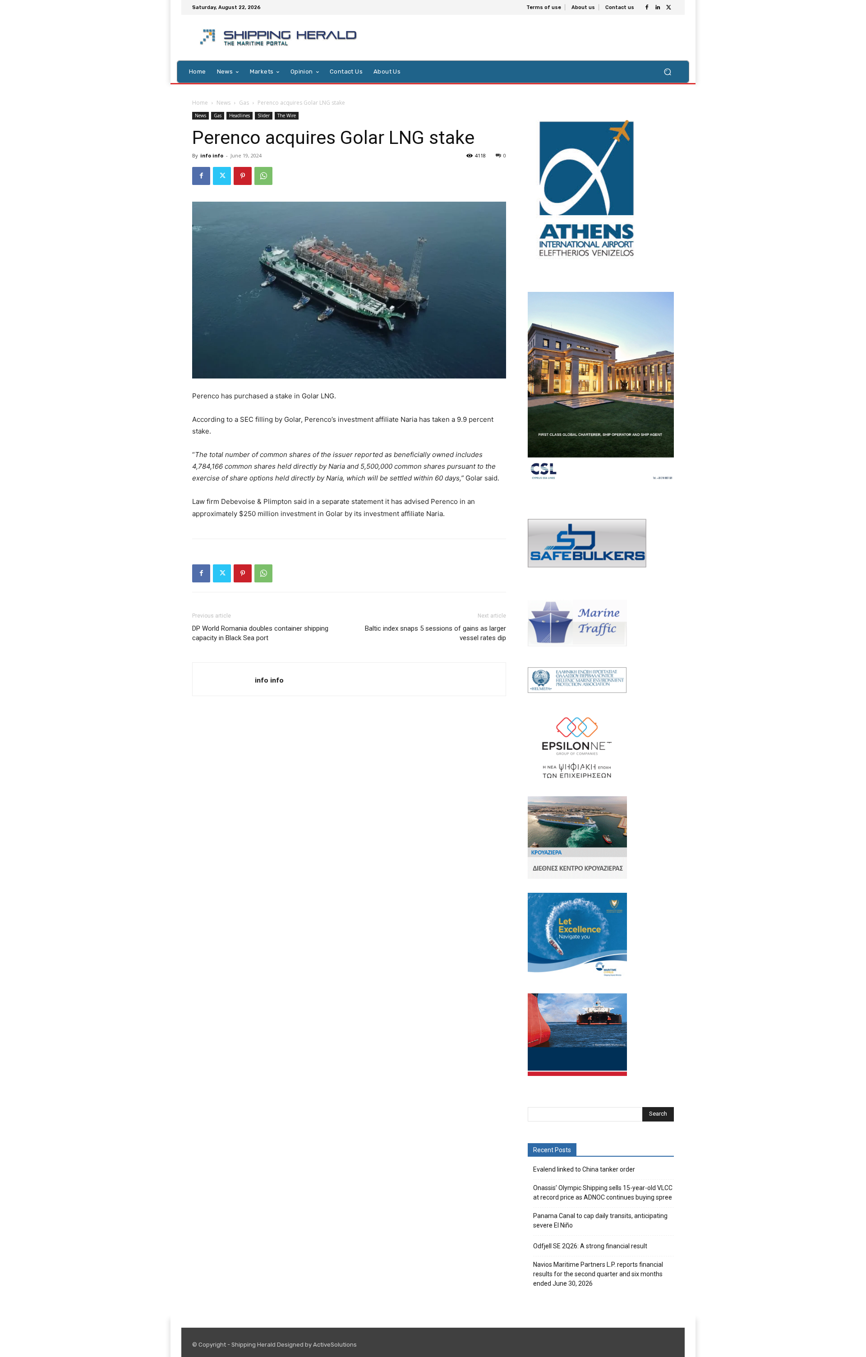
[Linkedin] (657, 7)
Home (200, 102)
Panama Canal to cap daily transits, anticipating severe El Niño (600, 1220)
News (223, 102)
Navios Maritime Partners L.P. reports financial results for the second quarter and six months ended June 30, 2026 (598, 1274)
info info (211, 155)
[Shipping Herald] (280, 37)
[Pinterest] (243, 176)
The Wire (286, 115)
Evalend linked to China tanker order (584, 1169)
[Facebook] (646, 7)
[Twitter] (668, 7)
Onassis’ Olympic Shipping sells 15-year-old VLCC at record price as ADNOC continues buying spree (603, 1192)
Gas (244, 102)
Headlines (239, 115)
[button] (667, 71)
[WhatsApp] (263, 176)
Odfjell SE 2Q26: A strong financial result (590, 1246)
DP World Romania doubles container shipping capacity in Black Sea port (260, 633)
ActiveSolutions (335, 1344)
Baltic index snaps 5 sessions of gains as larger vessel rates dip (435, 633)
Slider (264, 115)
